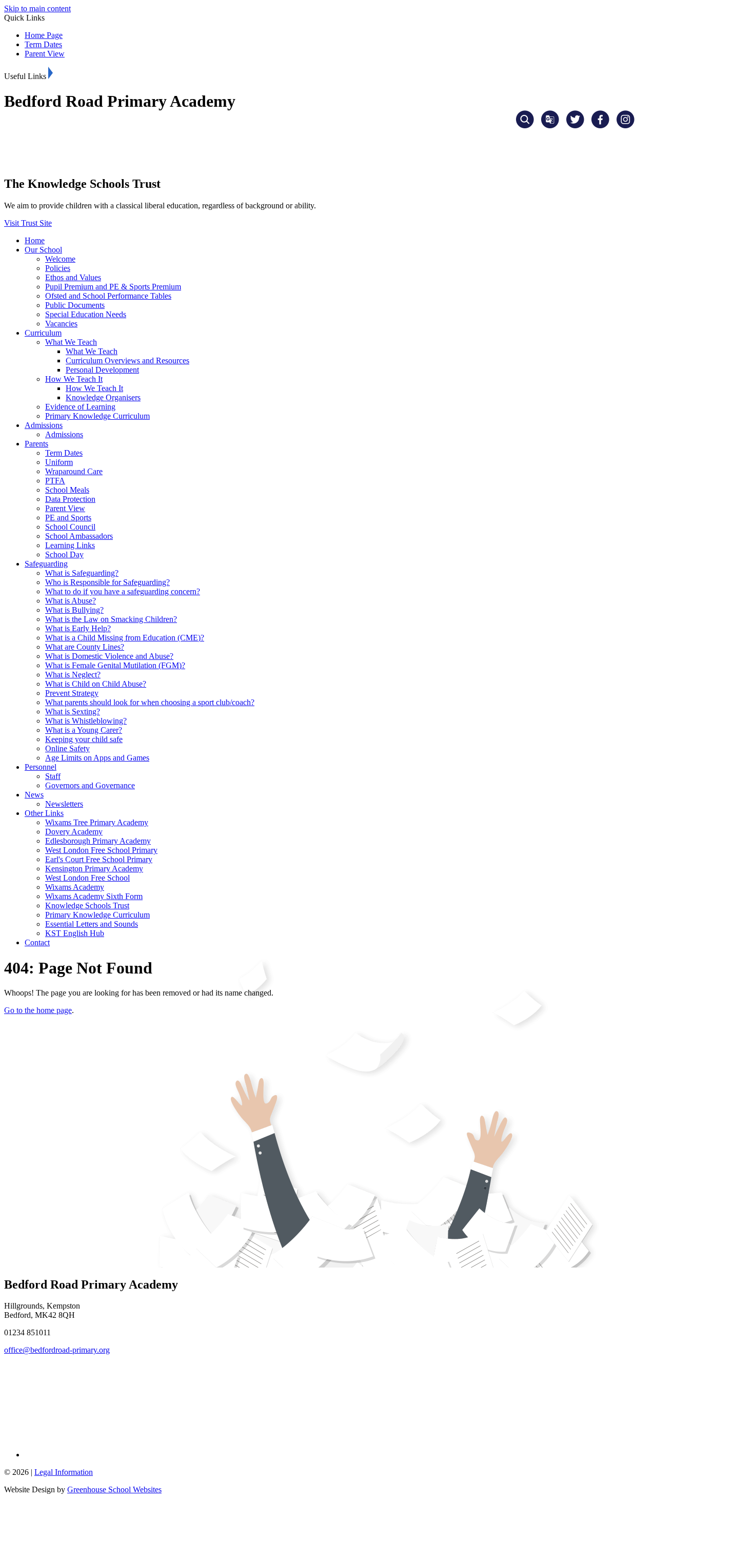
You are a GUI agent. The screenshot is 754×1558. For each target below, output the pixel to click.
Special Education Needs (85, 314)
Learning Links (70, 545)
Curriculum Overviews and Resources (127, 360)
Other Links (44, 813)
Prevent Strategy (71, 693)
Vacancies (61, 323)
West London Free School (87, 877)
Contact (37, 942)
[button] (50, 73)
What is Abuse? (70, 600)
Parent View (45, 53)
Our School (43, 249)
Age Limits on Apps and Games (97, 757)
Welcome (60, 259)
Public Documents (75, 305)
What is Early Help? (78, 628)
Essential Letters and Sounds (91, 924)
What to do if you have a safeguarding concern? (122, 591)
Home (35, 240)
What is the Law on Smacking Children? (111, 619)
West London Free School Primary (101, 850)
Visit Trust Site (28, 223)
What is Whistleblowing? (86, 720)
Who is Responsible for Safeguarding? (107, 582)
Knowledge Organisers (103, 397)
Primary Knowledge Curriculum (97, 416)
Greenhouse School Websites (114, 1489)
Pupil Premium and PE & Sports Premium (113, 286)
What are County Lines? (84, 646)
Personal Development (102, 369)
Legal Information (63, 1472)
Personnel (40, 767)
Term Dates (43, 44)
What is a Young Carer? (83, 730)
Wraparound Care (74, 471)
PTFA (55, 480)
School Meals (67, 489)
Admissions (44, 425)
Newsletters (64, 804)
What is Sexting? (72, 711)
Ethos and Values (73, 277)
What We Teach (71, 342)
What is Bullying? (74, 610)
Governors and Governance (90, 785)
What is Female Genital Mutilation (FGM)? (115, 665)
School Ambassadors (79, 536)
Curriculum (43, 332)
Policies (57, 268)
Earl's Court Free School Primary (98, 859)
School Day (64, 554)
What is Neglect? (73, 674)
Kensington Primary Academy (94, 868)
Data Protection (70, 499)
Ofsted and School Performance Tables (108, 295)
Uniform (59, 462)
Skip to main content (37, 8)
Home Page (44, 35)
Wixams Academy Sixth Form (94, 896)
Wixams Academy (74, 887)
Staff (53, 776)
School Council (70, 526)
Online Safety (67, 748)
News (34, 794)
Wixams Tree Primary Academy (96, 822)
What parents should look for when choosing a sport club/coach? (149, 702)
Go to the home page (38, 1010)
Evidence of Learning (80, 406)
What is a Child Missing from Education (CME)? (124, 637)
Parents (36, 443)
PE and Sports (68, 517)
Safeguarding (46, 563)
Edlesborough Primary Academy (98, 840)
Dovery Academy (74, 831)
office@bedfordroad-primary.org (57, 1350)
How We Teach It (74, 379)
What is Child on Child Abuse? (95, 683)
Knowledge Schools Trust (87, 905)
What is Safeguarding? (81, 573)
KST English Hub (74, 933)
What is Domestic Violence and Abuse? (109, 656)
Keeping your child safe (84, 739)
